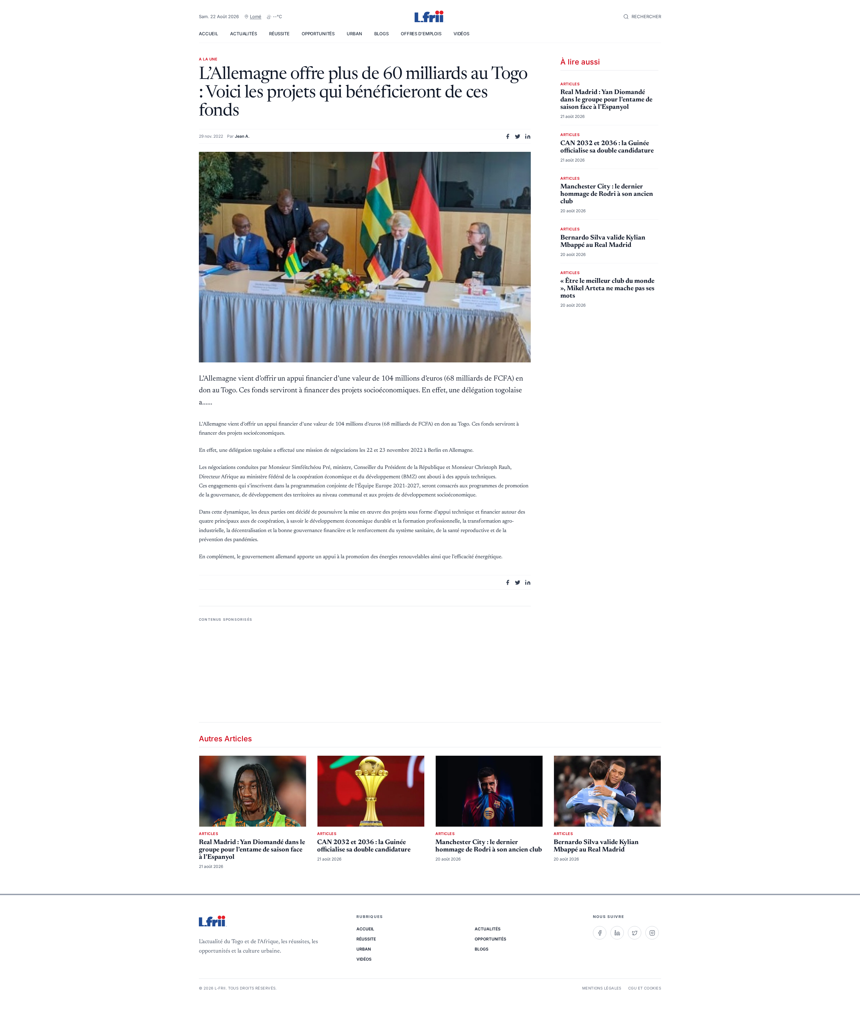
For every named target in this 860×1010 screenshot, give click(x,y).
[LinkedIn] (617, 932)
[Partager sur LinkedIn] (528, 136)
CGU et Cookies (644, 988)
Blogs (381, 33)
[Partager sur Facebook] (508, 136)
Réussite (279, 33)
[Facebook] (599, 932)
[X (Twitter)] (634, 932)
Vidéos (461, 33)
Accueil (208, 33)
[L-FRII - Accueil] (430, 17)
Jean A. (242, 136)
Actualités (243, 33)
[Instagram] (652, 932)
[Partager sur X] (518, 136)
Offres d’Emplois (421, 33)
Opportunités (318, 33)
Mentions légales (601, 988)
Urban (354, 33)
